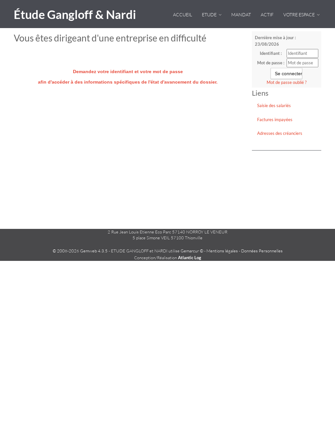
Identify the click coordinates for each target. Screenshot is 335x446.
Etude (210, 14)
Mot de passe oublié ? (287, 82)
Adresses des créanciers (279, 133)
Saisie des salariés (274, 105)
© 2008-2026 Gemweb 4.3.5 (80, 250)
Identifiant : (271, 53)
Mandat (241, 14)
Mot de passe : (270, 62)
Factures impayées (274, 119)
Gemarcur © (192, 250)
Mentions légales (222, 250)
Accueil (182, 14)
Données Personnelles (262, 250)
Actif (267, 14)
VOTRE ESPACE (299, 14)
